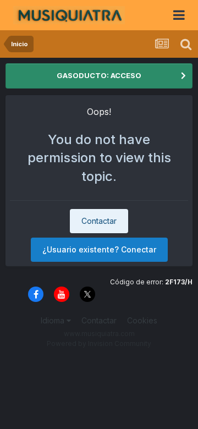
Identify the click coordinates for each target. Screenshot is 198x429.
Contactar (99, 221)
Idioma (54, 320)
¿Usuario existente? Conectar (99, 249)
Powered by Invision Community (99, 343)
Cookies (142, 320)
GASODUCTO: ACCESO (99, 75)
